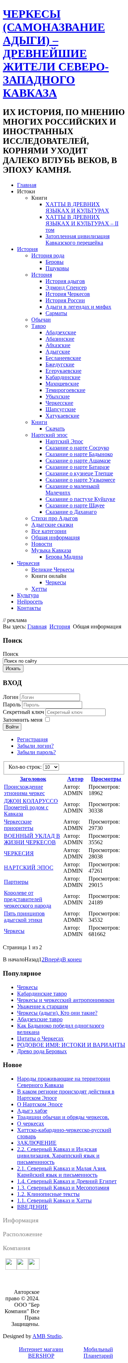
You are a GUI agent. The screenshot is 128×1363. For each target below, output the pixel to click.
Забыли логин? (35, 746)
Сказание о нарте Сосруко (77, 448)
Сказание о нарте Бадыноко (79, 454)
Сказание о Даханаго (71, 512)
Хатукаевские (62, 416)
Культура (28, 595)
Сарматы (56, 313)
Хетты (39, 589)
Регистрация (32, 739)
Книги (39, 422)
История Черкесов (68, 294)
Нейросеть (30, 602)
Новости (41, 544)
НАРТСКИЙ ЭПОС (28, 868)
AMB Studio (47, 1336)
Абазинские (60, 339)
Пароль (12, 704)
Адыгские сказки (52, 525)
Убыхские (58, 396)
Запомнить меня (22, 720)
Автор (75, 779)
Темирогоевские (65, 390)
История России (65, 300)
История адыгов (65, 281)
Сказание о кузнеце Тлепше (79, 473)
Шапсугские (61, 409)
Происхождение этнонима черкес (24, 790)
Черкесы (56, 582)
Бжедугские (60, 364)
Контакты (29, 608)
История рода (47, 255)
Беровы (55, 262)
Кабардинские (63, 377)
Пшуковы (57, 268)
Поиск (10, 654)
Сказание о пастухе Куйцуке (80, 499)
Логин (10, 697)
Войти (12, 727)
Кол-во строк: (26, 767)
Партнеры (16, 882)
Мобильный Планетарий (98, 1352)
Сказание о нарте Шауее (75, 505)
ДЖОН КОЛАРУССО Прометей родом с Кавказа (31, 807)
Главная (26, 185)
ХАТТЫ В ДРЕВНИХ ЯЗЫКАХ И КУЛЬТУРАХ (77, 207)
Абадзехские (61, 332)
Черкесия (28, 563)
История (27, 249)
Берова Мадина (64, 557)
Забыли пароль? (36, 752)
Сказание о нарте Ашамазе (78, 461)
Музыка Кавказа (51, 550)
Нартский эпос (49, 435)
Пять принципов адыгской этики (24, 916)
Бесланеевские (63, 358)
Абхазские (58, 345)
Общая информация (55, 537)
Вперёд (53, 959)
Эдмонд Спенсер (66, 287)
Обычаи (41, 320)
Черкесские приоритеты (18, 825)
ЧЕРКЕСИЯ (19, 853)
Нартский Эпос (64, 441)
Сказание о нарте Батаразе (78, 467)
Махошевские (62, 384)
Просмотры (106, 779)
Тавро (38, 326)
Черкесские (59, 403)
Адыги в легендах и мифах (78, 307)
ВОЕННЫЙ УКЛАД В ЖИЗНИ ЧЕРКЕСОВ (32, 839)
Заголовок (33, 779)
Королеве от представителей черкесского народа (27, 899)
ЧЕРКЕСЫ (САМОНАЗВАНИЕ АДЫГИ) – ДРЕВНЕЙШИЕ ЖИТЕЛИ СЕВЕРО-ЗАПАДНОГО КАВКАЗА (56, 53)
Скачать (55, 428)
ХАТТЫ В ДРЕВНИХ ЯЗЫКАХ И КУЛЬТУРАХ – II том (82, 223)
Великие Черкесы (52, 569)
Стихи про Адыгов (54, 518)
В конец (72, 959)
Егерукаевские (63, 371)
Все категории (48, 531)
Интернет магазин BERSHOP (41, 1352)
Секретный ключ (24, 712)
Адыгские (58, 352)
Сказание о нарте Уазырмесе (80, 480)
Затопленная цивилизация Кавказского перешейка (78, 239)
